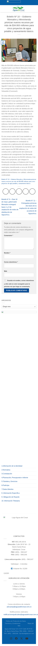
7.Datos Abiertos (7, 489)
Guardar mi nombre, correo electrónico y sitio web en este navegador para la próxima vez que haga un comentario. (19, 283)
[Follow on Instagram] (24, 2)
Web (5, 271)
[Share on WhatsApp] (6, 191)
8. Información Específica (11, 493)
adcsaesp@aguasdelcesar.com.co (19, 607)
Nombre (7, 253)
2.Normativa (6, 470)
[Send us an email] (28, 2)
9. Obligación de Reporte (10, 497)
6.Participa (5, 485)
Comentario (8, 235)
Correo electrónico (11, 262)
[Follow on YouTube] (30, 2)
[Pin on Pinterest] (32, 191)
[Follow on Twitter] (26, 2)
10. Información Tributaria (11, 501)
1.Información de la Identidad (12, 466)
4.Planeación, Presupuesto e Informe (15, 477)
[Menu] (3, 8)
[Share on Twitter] (19, 191)
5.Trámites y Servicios (9, 481)
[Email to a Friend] (26, 191)
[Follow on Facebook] (22, 2)
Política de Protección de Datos (16, 621)
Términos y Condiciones (12, 623)
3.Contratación (7, 474)
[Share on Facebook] (12, 191)
